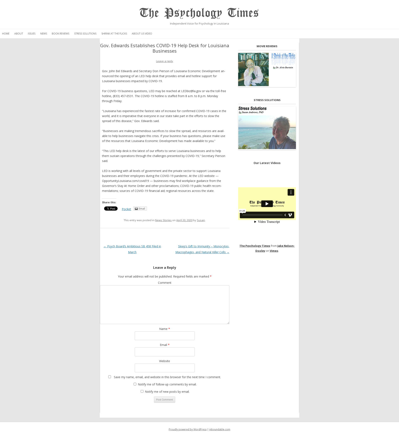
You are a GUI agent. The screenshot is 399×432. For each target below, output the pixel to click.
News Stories (163, 220)
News (43, 33)
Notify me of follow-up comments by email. (167, 384)
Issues (31, 33)
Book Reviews (60, 33)
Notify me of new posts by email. (167, 392)
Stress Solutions (85, 33)
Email (165, 345)
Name (164, 329)
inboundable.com (219, 429)
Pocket (126, 209)
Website (164, 361)
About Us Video (142, 33)
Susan (201, 220)
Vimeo (274, 251)
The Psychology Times (199, 13)
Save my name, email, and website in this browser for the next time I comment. (167, 377)
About (18, 33)
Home (5, 33)
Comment (164, 283)
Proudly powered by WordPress (188, 429)
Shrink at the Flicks (114, 33)
